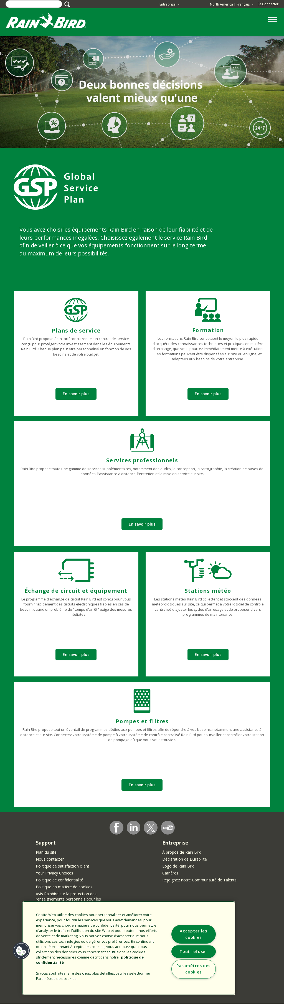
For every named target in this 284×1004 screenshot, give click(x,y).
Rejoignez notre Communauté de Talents (199, 880)
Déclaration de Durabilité (184, 859)
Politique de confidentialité (59, 880)
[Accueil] (51, 21)
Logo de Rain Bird (178, 866)
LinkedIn (134, 827)
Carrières (170, 873)
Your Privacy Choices (54, 873)
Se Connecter (268, 4)
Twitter (151, 828)
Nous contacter (50, 859)
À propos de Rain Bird (181, 852)
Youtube (168, 828)
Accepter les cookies (193, 934)
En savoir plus (76, 393)
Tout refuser (193, 951)
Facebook (116, 828)
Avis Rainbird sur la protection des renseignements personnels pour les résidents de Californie (68, 899)
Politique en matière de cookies (64, 886)
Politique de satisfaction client (62, 866)
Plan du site (46, 852)
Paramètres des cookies (193, 969)
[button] (21, 951)
